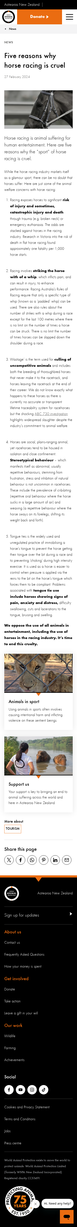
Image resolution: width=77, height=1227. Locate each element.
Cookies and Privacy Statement (27, 1107)
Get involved (16, 979)
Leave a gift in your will (21, 1013)
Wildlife (9, 1036)
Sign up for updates (21, 915)
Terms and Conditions (19, 1119)
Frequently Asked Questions (24, 954)
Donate (9, 989)
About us (12, 932)
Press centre (12, 1143)
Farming (10, 1048)
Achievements (14, 1060)
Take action (12, 1001)
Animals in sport (24, 701)
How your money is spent (22, 966)
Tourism (13, 829)
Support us (19, 784)
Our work (13, 1025)
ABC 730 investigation (51, 414)
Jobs (7, 1131)
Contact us (12, 943)
